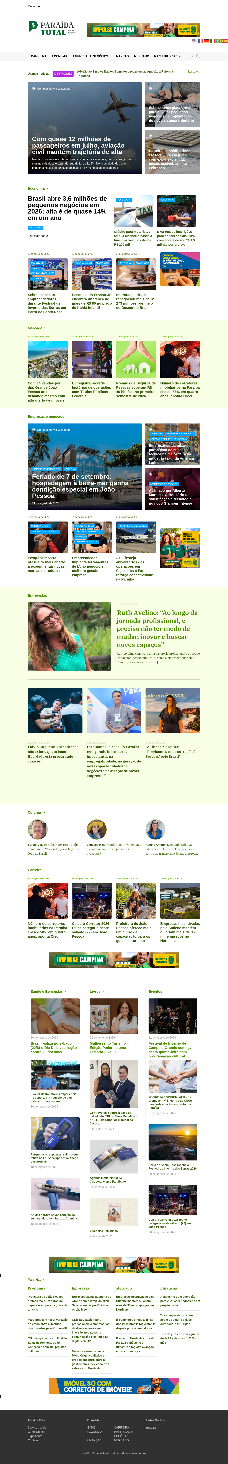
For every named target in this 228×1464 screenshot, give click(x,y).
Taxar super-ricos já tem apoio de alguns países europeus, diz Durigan (176, 1320)
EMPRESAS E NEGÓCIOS (90, 56)
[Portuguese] (219, 40)
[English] (195, 40)
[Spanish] (225, 40)
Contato (33, 1440)
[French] (201, 40)
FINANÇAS (121, 56)
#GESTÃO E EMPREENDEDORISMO (42, 270)
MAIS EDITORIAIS (166, 56)
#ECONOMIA (35, 227)
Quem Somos (36, 1431)
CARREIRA (38, 56)
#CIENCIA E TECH (40, 526)
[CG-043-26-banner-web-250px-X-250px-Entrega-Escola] (180, 548)
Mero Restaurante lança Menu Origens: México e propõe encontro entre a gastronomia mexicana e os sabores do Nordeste (90, 1360)
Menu (31, 6)
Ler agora (194, 71)
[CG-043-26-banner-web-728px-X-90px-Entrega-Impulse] (143, 29)
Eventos (155, 991)
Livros (95, 991)
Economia (36, 188)
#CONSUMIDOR (84, 263)
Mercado (35, 328)
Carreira (35, 870)
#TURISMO (36, 278)
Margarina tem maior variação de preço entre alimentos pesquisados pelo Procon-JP (48, 1324)
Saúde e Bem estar (47, 991)
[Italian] (213, 40)
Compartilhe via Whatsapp (54, 88)
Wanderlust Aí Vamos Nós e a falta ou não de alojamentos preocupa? (114, 849)
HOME (91, 1427)
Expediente (35, 1436)
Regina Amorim (156, 844)
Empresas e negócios (46, 416)
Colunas (35, 812)
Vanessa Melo (96, 844)
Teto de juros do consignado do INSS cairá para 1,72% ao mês (179, 1338)
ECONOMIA (60, 56)
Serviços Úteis (37, 1427)
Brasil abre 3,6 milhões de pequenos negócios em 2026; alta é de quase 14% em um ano (67, 208)
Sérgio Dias (35, 844)
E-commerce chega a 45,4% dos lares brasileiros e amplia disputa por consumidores (136, 1324)
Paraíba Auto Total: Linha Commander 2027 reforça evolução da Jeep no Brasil (53, 849)
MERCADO (141, 56)
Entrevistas (37, 595)
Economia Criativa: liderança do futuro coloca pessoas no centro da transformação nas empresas (172, 849)
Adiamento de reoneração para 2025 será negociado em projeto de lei (180, 1301)
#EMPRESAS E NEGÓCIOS (47, 469)
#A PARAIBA (126, 263)
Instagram (152, 1427)
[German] (207, 40)
